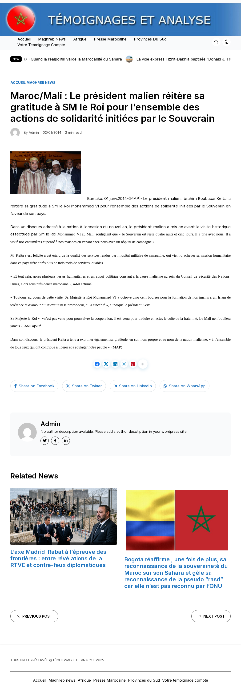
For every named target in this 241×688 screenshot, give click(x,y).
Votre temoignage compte (41, 44)
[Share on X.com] (106, 364)
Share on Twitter (87, 386)
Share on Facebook (36, 386)
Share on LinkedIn (135, 386)
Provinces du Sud (150, 39)
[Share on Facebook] (97, 364)
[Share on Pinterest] (133, 364)
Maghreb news (52, 39)
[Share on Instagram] (124, 364)
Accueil (24, 39)
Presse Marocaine (110, 39)
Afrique (79, 39)
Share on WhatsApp (187, 386)
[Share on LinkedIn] (115, 364)
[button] (143, 364)
